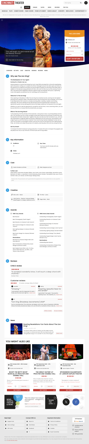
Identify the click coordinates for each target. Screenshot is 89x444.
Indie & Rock (69, 11)
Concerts (61, 11)
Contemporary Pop (81, 11)
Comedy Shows (18, 11)
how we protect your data (34, 404)
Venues (35, 7)
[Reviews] (74, 46)
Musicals (5, 11)
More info (24, 386)
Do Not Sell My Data (12, 440)
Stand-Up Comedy (40, 11)
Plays (10, 11)
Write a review (48, 310)
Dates (42, 7)
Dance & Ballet (52, 11)
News (49, 7)
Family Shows (29, 11)
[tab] (42, 61)
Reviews (57, 7)
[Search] (81, 2)
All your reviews (58, 310)
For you (65, 7)
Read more (32, 293)
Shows (27, 7)
